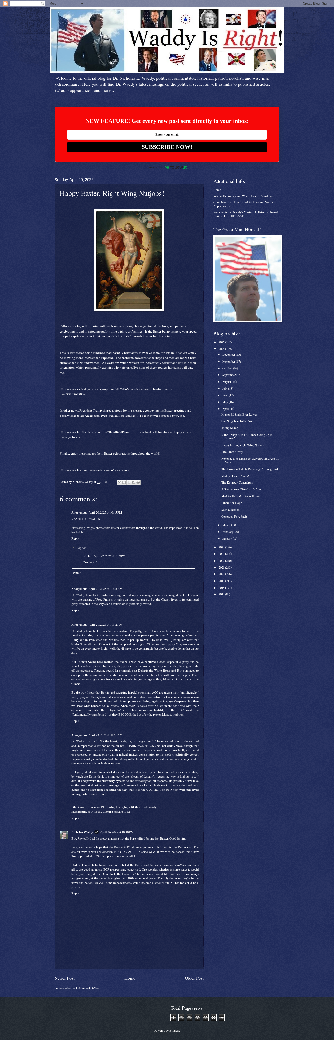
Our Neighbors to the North (238, 421)
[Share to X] (128, 482)
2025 (222, 349)
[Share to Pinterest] (138, 482)
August (227, 381)
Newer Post (65, 978)
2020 (222, 574)
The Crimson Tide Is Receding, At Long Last (249, 469)
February (228, 532)
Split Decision (230, 509)
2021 (222, 567)
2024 (222, 547)
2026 (222, 342)
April (226, 408)
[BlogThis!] (124, 482)
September (229, 375)
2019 (222, 581)
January (227, 538)
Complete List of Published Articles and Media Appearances (243, 204)
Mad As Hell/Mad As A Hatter (240, 496)
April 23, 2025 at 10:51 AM (105, 735)
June (225, 395)
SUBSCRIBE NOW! (167, 147)
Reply (75, 538)
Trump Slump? (230, 428)
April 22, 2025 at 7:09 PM (109, 556)
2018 (222, 587)
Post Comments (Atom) (86, 988)
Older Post (194, 978)
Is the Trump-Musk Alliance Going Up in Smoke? (246, 436)
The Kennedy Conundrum (237, 482)
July (225, 388)
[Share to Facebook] (133, 482)
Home (129, 978)
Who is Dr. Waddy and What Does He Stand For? (243, 196)
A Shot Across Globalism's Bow (241, 489)
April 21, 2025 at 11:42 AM (105, 624)
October (227, 368)
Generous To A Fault (234, 516)
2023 (222, 553)
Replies (81, 547)
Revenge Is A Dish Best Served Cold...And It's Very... (250, 460)
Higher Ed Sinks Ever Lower (239, 414)
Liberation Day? (231, 502)
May (225, 402)
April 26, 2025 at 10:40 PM (117, 832)
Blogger (174, 1030)
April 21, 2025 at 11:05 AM (105, 588)
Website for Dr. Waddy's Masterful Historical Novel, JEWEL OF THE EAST (245, 214)
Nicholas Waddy (82, 832)
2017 (222, 594)
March (226, 525)
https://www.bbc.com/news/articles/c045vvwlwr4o (94, 470)
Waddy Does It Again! (235, 476)
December (229, 354)
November (229, 361)
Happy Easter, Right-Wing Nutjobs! (243, 445)
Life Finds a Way (232, 451)
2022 (222, 560)
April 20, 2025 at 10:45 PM (105, 512)
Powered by (155, 167)
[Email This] (119, 482)
